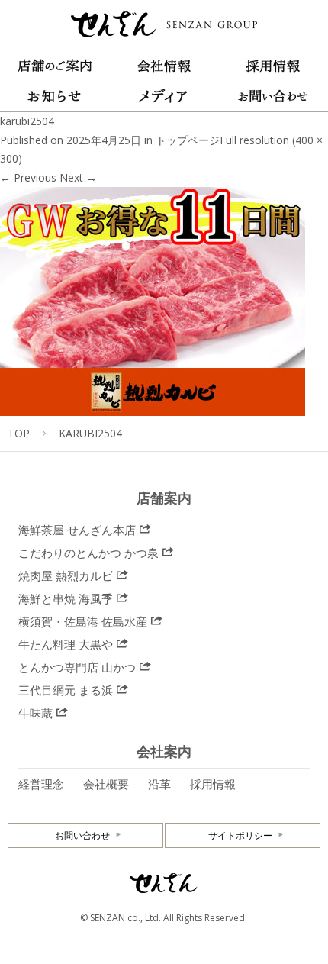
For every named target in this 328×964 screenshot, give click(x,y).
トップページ (188, 140)
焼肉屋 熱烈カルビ (65, 575)
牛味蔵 (35, 713)
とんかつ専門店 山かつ (77, 667)
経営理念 (41, 784)
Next (78, 177)
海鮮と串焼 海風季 (65, 598)
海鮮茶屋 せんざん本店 (77, 529)
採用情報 (213, 784)
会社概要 (106, 784)
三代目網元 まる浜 (65, 690)
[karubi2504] (152, 406)
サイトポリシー (240, 835)
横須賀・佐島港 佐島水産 (82, 621)
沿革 (159, 784)
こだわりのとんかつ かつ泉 (88, 552)
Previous (28, 177)
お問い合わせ (82, 835)
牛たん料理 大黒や (65, 644)
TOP (19, 433)
